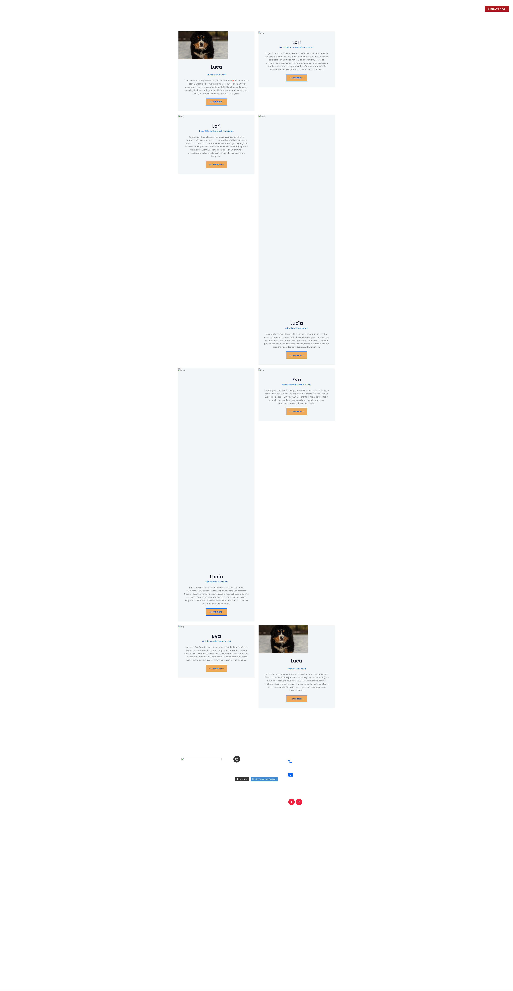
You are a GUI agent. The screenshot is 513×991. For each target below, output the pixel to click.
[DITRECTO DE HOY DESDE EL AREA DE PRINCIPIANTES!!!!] (256, 766)
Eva (296, 380)
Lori (296, 42)
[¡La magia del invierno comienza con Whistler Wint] (256, 769)
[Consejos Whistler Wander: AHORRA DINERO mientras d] (241, 769)
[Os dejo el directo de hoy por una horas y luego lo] (241, 773)
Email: (298, 773)
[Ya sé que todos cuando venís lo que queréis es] (241, 766)
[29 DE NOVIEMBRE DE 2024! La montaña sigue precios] (271, 769)
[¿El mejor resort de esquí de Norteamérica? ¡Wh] (256, 773)
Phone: (298, 760)
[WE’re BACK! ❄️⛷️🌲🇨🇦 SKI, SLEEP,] (271, 773)
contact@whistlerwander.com (309, 776)
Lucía (296, 323)
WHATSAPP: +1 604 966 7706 (308, 763)
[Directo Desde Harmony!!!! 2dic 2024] (271, 766)
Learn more (216, 102)
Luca (216, 67)
